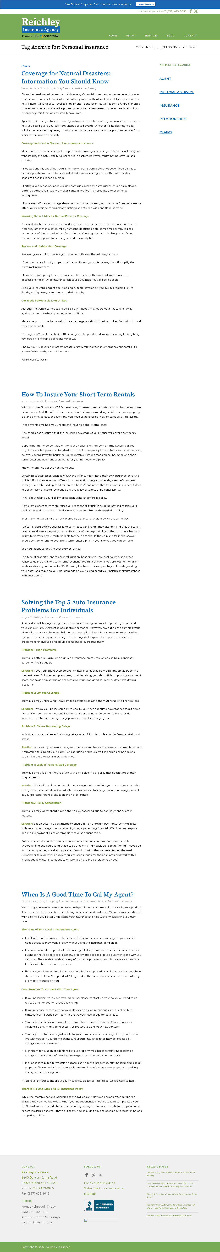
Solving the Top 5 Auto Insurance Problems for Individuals (68, 606)
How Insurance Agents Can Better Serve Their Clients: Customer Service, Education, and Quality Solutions (171, 1185)
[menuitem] (110, 32)
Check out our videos (99, 1183)
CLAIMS (166, 132)
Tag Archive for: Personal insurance (64, 47)
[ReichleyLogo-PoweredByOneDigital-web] (41, 29)
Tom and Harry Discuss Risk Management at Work (169, 1215)
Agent (53, 901)
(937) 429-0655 (176, 11)
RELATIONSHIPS (173, 119)
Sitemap (90, 1193)
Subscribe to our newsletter (104, 1188)
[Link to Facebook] (190, 11)
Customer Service (95, 901)
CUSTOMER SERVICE (177, 92)
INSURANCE (170, 106)
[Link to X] (196, 11)
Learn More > (146, 4)
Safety (92, 88)
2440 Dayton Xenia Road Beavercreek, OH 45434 (39, 1178)
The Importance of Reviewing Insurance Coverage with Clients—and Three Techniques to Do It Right (171, 1206)
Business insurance (71, 901)
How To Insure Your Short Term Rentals (78, 395)
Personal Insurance (75, 88)
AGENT (165, 79)
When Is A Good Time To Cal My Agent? (77, 895)
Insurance (55, 88)
